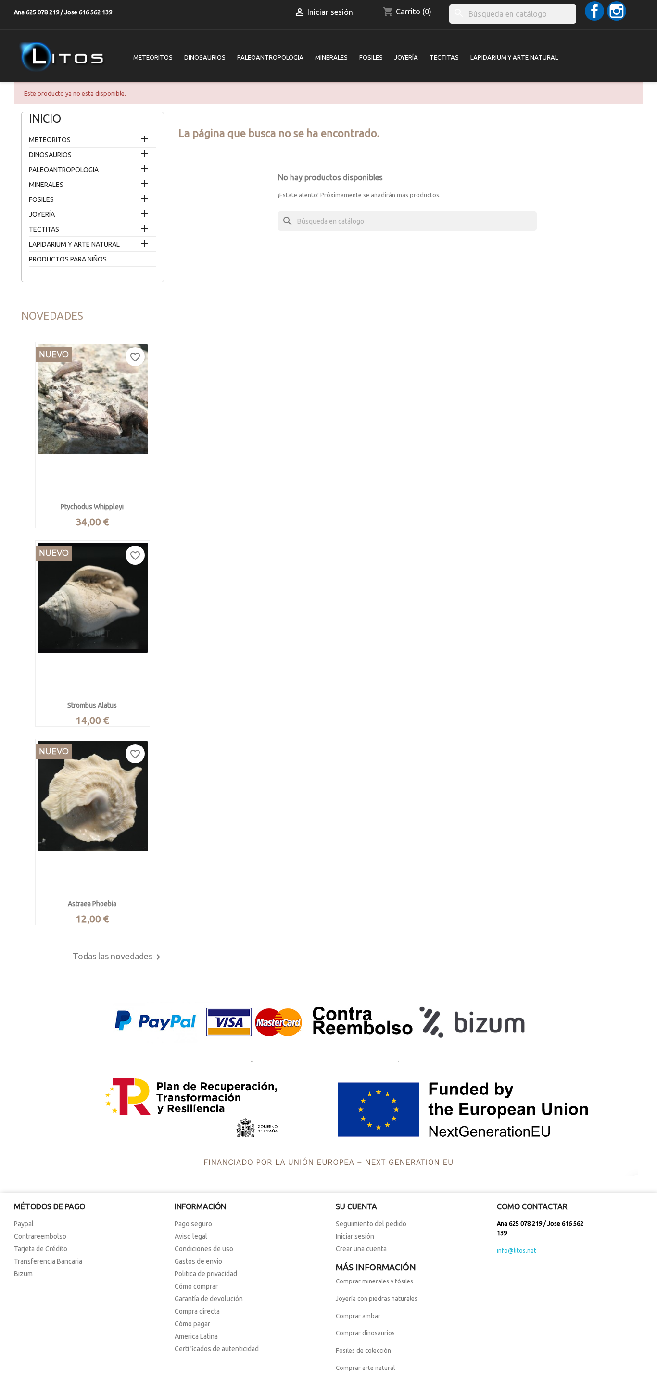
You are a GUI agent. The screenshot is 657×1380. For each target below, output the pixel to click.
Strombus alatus (92, 705)
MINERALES (331, 57)
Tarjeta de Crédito (40, 1249)
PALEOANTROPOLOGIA (270, 57)
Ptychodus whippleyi (92, 506)
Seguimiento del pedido (371, 1224)
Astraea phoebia (92, 904)
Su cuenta (356, 1206)
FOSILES (371, 57)
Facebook (594, 11)
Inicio (45, 118)
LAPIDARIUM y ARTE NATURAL (514, 57)
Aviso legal (191, 1236)
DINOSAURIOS (205, 57)
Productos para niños (68, 259)
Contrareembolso (40, 1236)
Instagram (616, 11)
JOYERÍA (406, 57)
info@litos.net (516, 1250)
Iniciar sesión (355, 1236)
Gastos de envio (198, 1261)
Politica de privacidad (206, 1274)
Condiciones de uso (204, 1249)
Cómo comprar (196, 1286)
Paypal (24, 1224)
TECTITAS (444, 57)
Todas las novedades (118, 957)
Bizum (23, 1274)
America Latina (196, 1336)
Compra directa (197, 1311)
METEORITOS (153, 57)
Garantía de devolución (209, 1299)
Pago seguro (193, 1224)
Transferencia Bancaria (48, 1261)
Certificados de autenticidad (217, 1349)
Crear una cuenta (361, 1249)
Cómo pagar (192, 1324)
